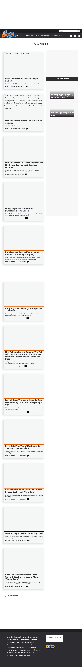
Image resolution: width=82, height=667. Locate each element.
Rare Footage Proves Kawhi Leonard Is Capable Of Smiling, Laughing (24, 253)
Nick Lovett (11, 218)
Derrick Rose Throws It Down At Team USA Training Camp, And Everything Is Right (24, 402)
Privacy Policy (23, 630)
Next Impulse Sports (54, 637)
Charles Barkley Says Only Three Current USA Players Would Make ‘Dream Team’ (21, 576)
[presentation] (24, 64)
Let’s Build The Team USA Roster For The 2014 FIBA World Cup (23, 447)
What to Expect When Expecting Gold (24, 533)
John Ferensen (12, 261)
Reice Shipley (11, 86)
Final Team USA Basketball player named (21, 79)
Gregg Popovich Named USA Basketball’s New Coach (19, 209)
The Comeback (25, 35)
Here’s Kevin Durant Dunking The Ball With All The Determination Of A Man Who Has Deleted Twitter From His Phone (23, 355)
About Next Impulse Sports (40, 35)
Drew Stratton (12, 540)
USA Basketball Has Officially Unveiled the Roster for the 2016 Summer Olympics (24, 164)
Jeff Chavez (11, 174)
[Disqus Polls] (63, 140)
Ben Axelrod (11, 128)
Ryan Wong (10, 366)
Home (16, 35)
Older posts (13, 596)
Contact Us (56, 35)
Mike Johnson (11, 586)
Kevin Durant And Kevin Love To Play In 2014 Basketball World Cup (23, 491)
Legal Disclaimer (12, 630)
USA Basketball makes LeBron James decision (23, 121)
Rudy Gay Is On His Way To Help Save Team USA (23, 309)
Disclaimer (33, 630)
